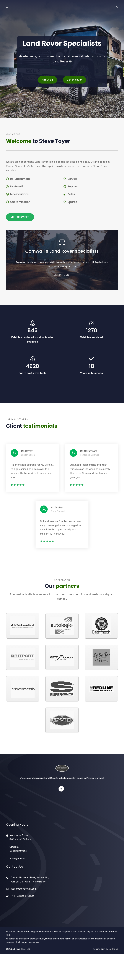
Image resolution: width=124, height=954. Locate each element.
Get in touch (74, 79)
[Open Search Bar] (117, 7)
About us (47, 79)
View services (20, 217)
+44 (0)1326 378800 (22, 895)
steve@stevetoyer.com (23, 888)
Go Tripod (113, 949)
